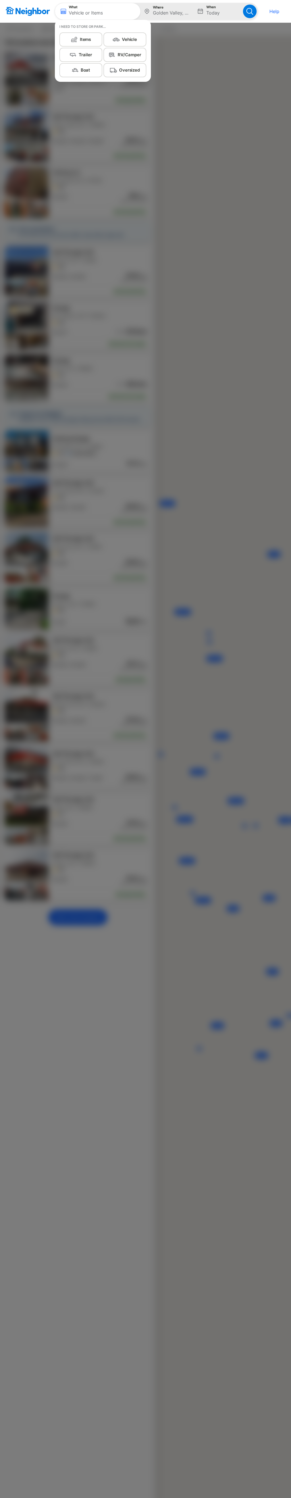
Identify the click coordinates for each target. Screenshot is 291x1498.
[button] (97, 11)
